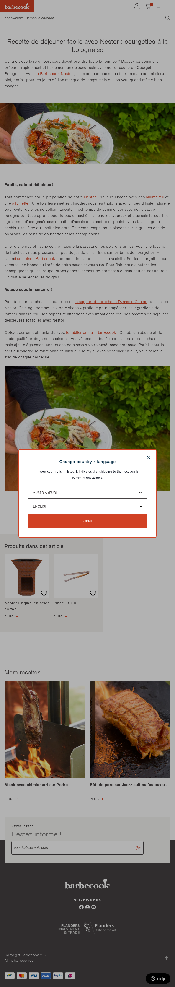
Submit (88, 521)
